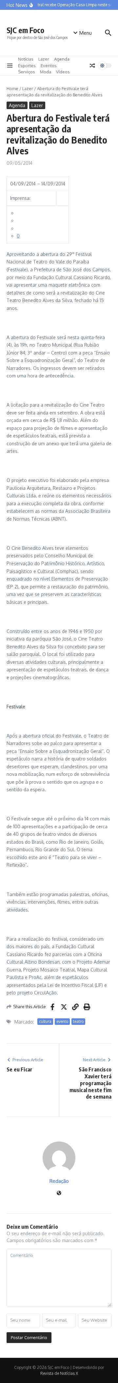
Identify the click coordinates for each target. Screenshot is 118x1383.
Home (12, 88)
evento (62, 1021)
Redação (59, 1181)
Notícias (25, 59)
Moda (45, 71)
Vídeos (63, 71)
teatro (78, 1021)
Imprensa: (20, 198)
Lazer (43, 59)
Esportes (27, 65)
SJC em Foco (25, 30)
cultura (45, 1021)
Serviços (26, 71)
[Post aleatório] (92, 65)
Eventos (49, 65)
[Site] (59, 1193)
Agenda (61, 59)
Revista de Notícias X (59, 1373)
